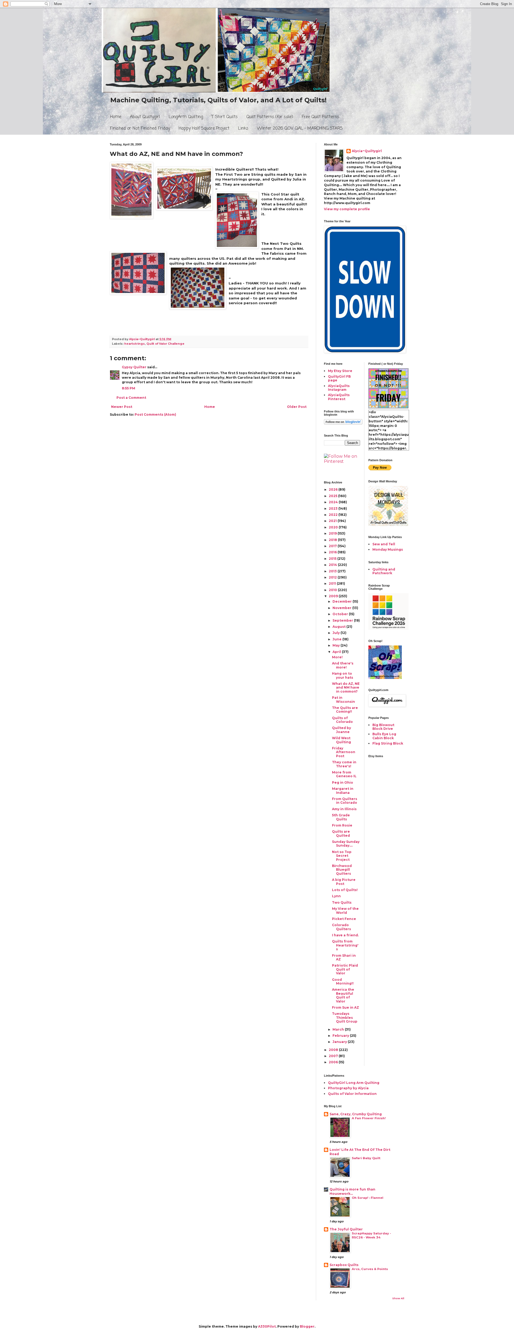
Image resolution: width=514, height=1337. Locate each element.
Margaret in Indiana (342, 790)
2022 (333, 515)
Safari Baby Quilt (366, 1158)
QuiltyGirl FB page (339, 378)
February (341, 1036)
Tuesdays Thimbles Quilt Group (344, 1017)
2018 (333, 540)
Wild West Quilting (341, 740)
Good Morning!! (343, 981)
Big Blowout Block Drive (383, 727)
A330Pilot (267, 1326)
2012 (333, 577)
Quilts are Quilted (341, 833)
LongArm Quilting (186, 117)
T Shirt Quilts (224, 117)
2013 (333, 571)
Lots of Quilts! (345, 890)
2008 (334, 1050)
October (340, 614)
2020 (334, 527)
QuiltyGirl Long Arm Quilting (353, 1083)
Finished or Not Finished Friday (140, 128)
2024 (334, 502)
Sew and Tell (383, 544)
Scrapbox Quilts (344, 1265)
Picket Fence (344, 919)
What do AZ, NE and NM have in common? (346, 687)
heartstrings (134, 343)
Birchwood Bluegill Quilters (342, 870)
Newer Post (121, 407)
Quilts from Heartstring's (345, 945)
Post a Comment (131, 398)
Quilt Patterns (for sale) (269, 117)
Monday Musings (387, 549)
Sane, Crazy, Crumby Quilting (356, 1114)
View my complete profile (347, 209)
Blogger (307, 1326)
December (342, 601)
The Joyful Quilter (346, 1229)
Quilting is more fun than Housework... (352, 1191)
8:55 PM (128, 388)
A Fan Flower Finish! (369, 1118)
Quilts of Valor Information (352, 1094)
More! (337, 657)
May (336, 645)
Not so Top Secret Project (342, 856)
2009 (334, 596)
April (337, 652)
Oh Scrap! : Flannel (367, 1198)
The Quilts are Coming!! (345, 709)
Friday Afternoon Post (343, 752)
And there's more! (342, 665)
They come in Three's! (344, 764)
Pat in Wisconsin (343, 699)
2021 (333, 521)
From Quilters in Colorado (344, 801)
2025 (333, 496)
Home (115, 117)
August (339, 627)
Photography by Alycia (348, 1088)
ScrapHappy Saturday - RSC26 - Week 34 (371, 1235)
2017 (333, 546)
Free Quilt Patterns (320, 117)
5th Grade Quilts (341, 817)
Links (243, 128)
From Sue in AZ (345, 1007)
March (338, 1029)
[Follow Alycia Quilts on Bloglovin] (343, 423)
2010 (333, 590)
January (340, 1042)
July (336, 633)
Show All (398, 1298)
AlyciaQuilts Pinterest (339, 397)
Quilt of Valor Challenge (165, 343)
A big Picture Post (344, 881)
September (343, 620)
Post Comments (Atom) (155, 414)
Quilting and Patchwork (383, 571)
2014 (333, 565)
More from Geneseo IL (344, 774)
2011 (333, 583)
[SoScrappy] (388, 629)
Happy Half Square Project (204, 128)
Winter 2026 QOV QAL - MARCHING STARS (300, 128)
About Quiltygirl (145, 117)
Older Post (297, 407)
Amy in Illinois (344, 809)
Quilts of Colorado (342, 720)
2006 (334, 1062)
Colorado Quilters (341, 927)
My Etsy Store (340, 371)
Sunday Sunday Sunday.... (346, 843)
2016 (333, 552)
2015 (333, 559)
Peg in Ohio (342, 782)
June (337, 639)
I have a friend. (345, 935)
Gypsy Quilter (134, 367)
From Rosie (342, 825)
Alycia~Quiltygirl (367, 151)
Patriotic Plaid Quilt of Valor (345, 969)
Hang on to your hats (342, 675)
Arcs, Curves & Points (370, 1269)
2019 (333, 533)
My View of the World (345, 910)
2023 (333, 508)
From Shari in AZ (344, 957)
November (342, 608)
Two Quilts (342, 902)
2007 (334, 1056)
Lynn (336, 896)
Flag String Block (387, 743)
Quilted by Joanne (341, 730)
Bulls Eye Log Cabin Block (384, 736)
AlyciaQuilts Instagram (339, 388)
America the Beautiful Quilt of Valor (343, 995)
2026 (333, 489)
